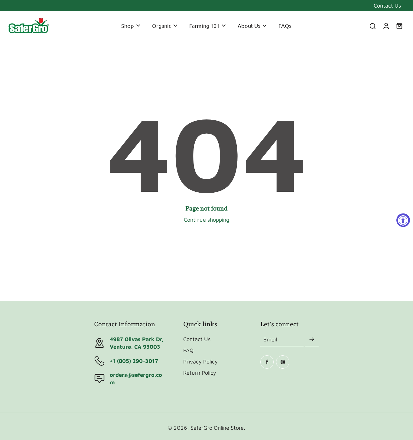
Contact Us (387, 5)
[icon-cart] (399, 26)
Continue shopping (206, 219)
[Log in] (385, 25)
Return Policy (199, 372)
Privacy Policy (200, 361)
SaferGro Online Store (217, 427)
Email (270, 339)
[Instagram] (282, 362)
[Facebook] (267, 362)
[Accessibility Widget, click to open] (403, 220)
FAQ (188, 350)
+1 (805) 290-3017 (134, 360)
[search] (372, 26)
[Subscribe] (312, 339)
